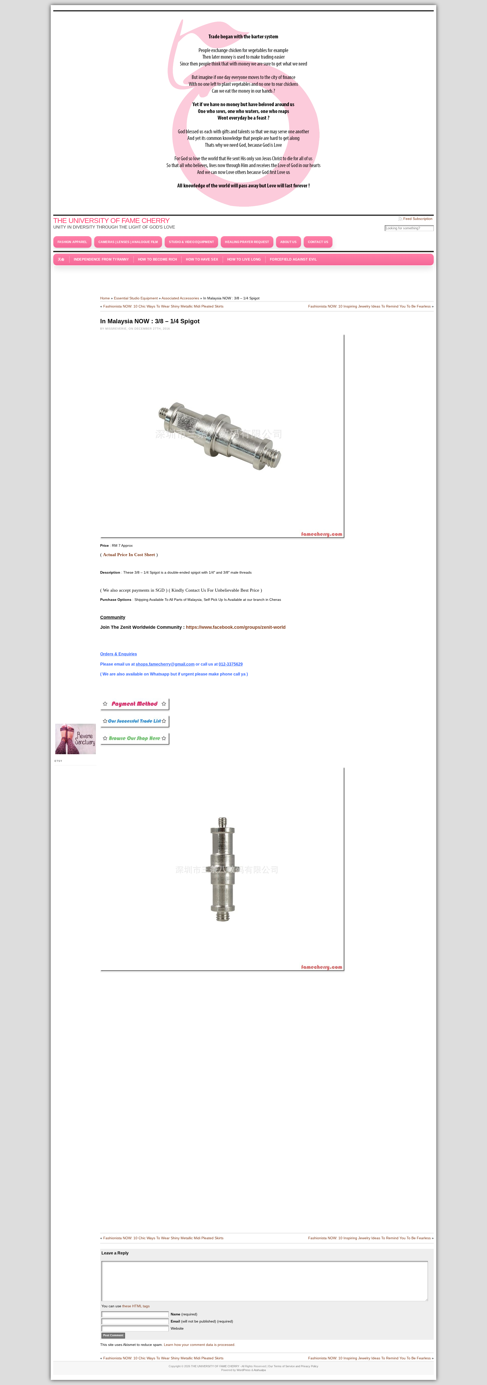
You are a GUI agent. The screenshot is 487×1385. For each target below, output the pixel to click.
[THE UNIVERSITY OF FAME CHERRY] (243, 111)
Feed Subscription (417, 219)
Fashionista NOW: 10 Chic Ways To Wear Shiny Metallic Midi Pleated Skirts (163, 306)
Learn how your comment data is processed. (199, 1345)
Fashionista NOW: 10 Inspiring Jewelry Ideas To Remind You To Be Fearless (369, 306)
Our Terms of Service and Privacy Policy (293, 1366)
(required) (184, 1314)
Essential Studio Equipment (136, 298)
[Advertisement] (243, 278)
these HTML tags (136, 1306)
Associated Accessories (180, 298)
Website (177, 1328)
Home (105, 298)
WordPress (244, 1370)
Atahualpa (260, 1370)
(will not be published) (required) (202, 1321)
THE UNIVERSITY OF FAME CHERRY (111, 220)
